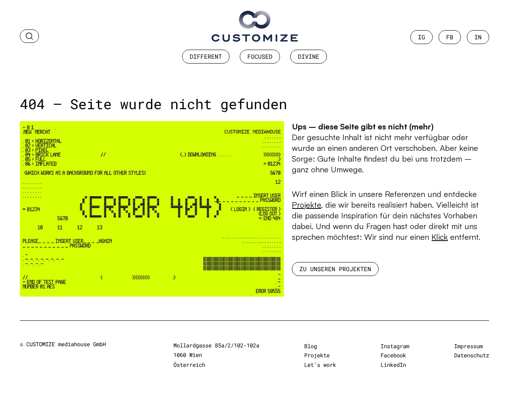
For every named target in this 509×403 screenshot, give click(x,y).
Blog (310, 346)
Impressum (468, 346)
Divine (308, 56)
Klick (439, 237)
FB (449, 37)
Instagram (395, 346)
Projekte (306, 205)
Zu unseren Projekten (335, 269)
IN (478, 37)
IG (421, 37)
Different (206, 56)
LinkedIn (393, 364)
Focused (259, 56)
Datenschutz (471, 355)
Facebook (393, 355)
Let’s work (320, 364)
